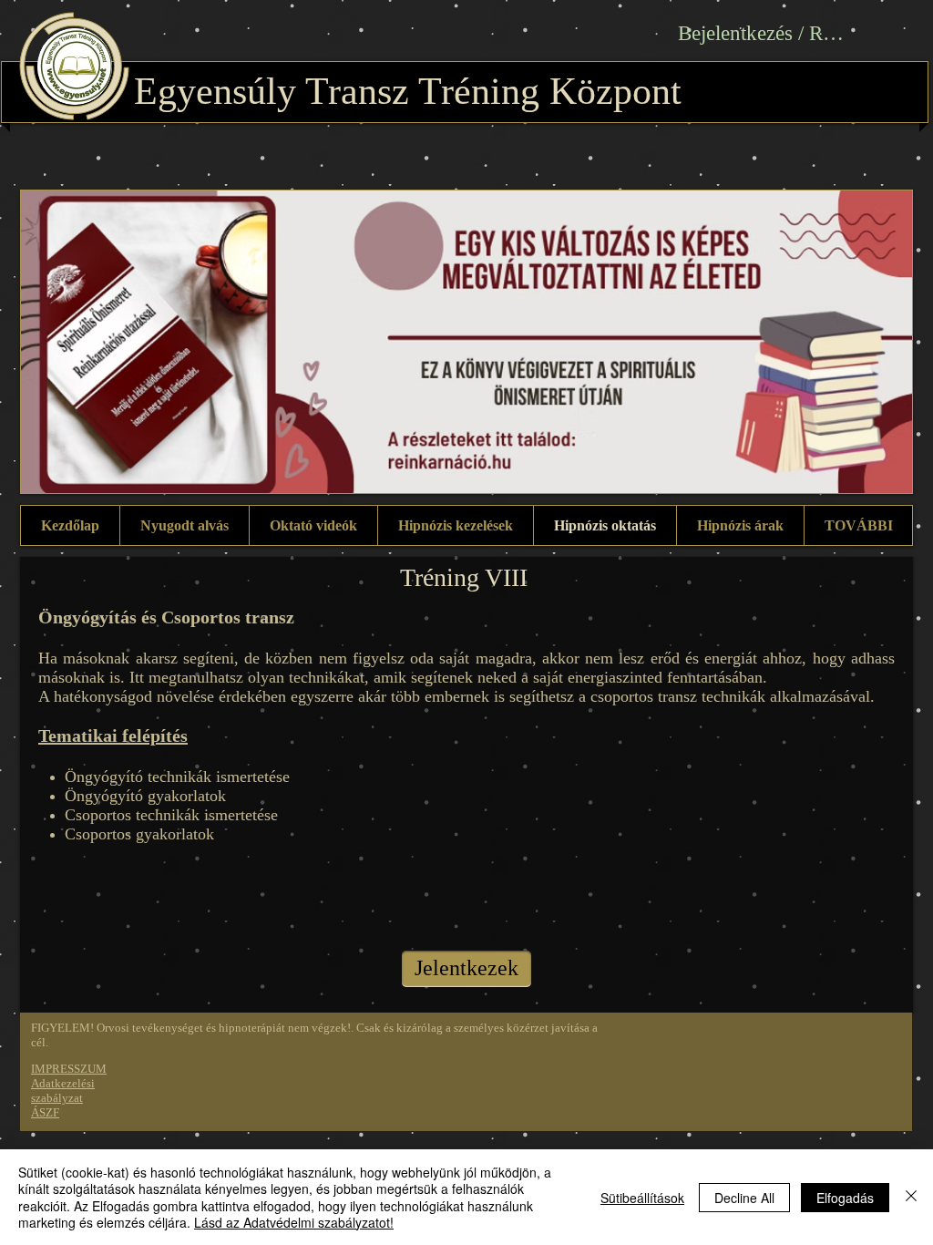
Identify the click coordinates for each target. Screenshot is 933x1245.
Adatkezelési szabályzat (63, 1090)
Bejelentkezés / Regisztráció (764, 33)
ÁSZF (45, 1112)
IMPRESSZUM (69, 1068)
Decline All (744, 1197)
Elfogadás (845, 1197)
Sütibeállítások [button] (642, 1197)
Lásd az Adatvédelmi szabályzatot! (294, 1222)
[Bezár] (911, 1197)
